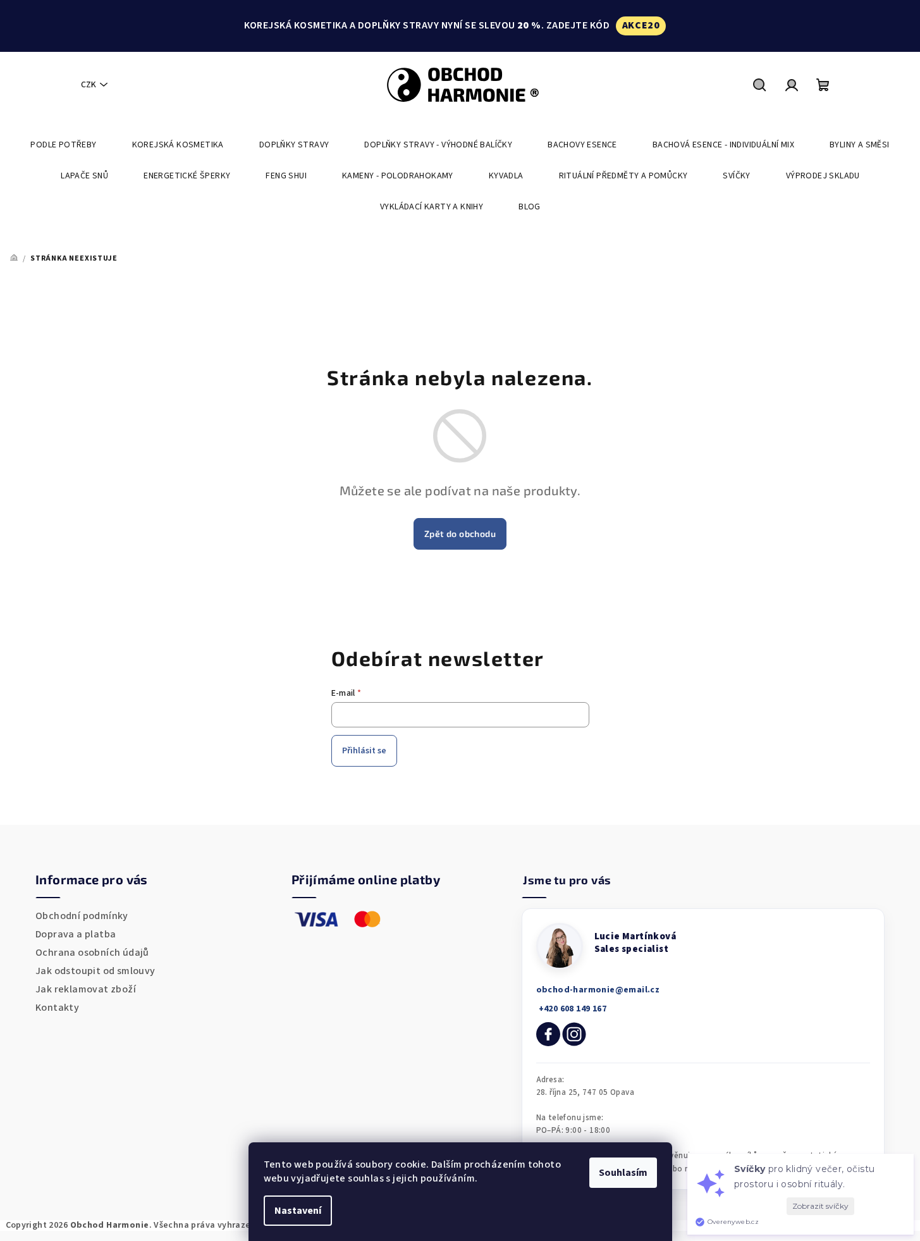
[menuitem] (63, 145)
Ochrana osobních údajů (92, 953)
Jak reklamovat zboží (85, 989)
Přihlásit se (364, 750)
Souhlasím (623, 1173)
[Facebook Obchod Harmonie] (548, 1034)
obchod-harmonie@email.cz (598, 990)
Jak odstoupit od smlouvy (95, 971)
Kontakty (57, 1008)
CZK (88, 84)
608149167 (571, 1009)
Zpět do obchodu (460, 533)
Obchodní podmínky (81, 916)
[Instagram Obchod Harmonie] (574, 1034)
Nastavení (297, 1211)
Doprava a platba (75, 934)
